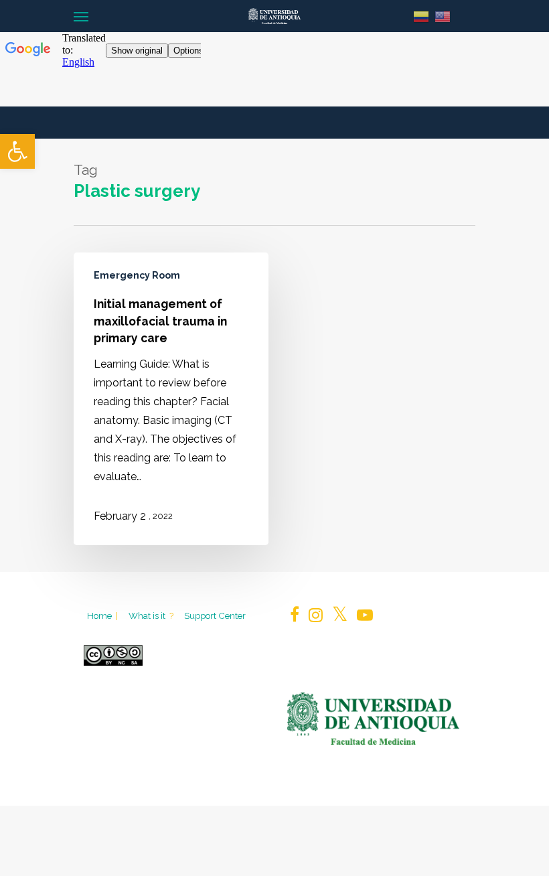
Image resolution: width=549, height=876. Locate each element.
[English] (443, 15)
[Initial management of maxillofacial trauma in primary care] (171, 398)
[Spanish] (421, 15)
